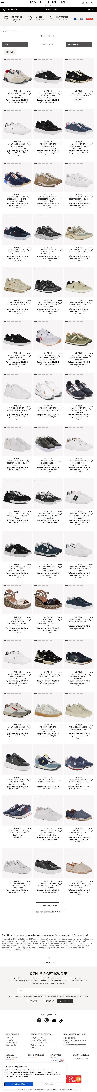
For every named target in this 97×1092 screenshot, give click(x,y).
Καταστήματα (11, 1043)
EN (93, 9)
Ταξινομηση (72, 44)
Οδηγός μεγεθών (38, 1038)
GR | (90, 9)
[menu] (4, 2)
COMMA (56, 1090)
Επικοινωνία (11, 1045)
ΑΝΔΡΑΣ (34, 1001)
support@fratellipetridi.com (74, 1045)
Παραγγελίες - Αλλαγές (40, 1040)
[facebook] (38, 1021)
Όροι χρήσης (36, 1047)
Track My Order (52, 9)
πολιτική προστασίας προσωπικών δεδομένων (60, 996)
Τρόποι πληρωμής (38, 1045)
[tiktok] (60, 1021)
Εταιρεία (9, 1040)
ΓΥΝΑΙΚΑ (50, 1001)
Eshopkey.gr (75, 1090)
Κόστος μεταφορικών (39, 1043)
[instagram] (46, 1021)
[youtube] (53, 1021)
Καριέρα (9, 1038)
